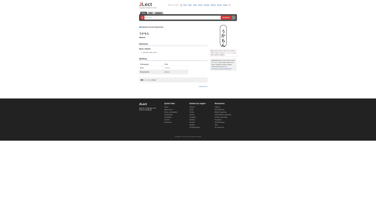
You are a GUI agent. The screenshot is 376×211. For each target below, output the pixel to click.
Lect (145, 4)
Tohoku (192, 107)
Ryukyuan (218, 120)
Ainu (216, 125)
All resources (219, 127)
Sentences (159, 13)
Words (144, 13)
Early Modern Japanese (223, 114)
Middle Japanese (221, 112)
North (185, 5)
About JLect (168, 109)
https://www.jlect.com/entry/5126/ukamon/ (221, 68)
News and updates (170, 112)
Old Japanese (219, 109)
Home (166, 107)
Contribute (168, 117)
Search (225, 17)
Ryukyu (225, 5)
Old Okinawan (220, 122)
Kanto (190, 5)
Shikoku (213, 5)
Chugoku (206, 5)
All (181, 5)
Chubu (195, 5)
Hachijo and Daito (221, 117)
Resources (168, 122)
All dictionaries (194, 127)
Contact (167, 120)
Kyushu (219, 5)
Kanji (150, 13)
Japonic (217, 107)
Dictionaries (168, 114)
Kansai (200, 5)
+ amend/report (203, 86)
